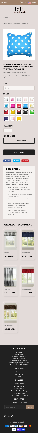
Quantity (8, 126)
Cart (24, 2)
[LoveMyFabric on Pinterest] (9, 417)
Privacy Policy (19, 383)
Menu (6, 2)
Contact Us (19, 374)
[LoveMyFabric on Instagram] (12, 417)
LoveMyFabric (19, 422)
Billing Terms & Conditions (19, 395)
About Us (19, 372)
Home (5, 17)
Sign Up (29, 407)
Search (19, 376)
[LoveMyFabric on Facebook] (5, 417)
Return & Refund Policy (19, 391)
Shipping (6, 72)
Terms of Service (19, 386)
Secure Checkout (19, 393)
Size (5, 83)
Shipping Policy (19, 388)
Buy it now (19, 152)
